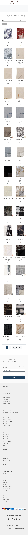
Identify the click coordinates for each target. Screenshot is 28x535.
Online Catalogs (7, 460)
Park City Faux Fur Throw (20, 336)
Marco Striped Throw (7, 277)
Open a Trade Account (8, 475)
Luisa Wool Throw (20, 237)
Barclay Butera (6, 397)
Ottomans (5, 430)
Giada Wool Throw (20, 198)
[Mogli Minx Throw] (8, 315)
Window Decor (6, 425)
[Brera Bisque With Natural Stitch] (20, 78)
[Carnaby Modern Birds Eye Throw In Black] (20, 137)
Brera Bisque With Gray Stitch (9, 80)
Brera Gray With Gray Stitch (21, 119)
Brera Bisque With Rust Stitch (21, 100)
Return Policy (6, 495)
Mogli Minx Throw (8, 316)
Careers (5, 490)
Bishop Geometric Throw (20, 40)
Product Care (6, 480)
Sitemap (5, 501)
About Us (5, 443)
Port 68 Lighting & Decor (9, 410)
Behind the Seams (7, 466)
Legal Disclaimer (7, 497)
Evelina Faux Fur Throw (8, 198)
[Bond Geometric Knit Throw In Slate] (8, 59)
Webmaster (6, 499)
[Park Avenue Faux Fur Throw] (8, 334)
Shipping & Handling (8, 493)
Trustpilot (14, 512)
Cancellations (6, 488)
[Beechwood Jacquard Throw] (8, 39)
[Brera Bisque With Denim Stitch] (20, 59)
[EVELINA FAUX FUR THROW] (8, 197)
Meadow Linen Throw (7, 296)
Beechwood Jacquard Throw (9, 40)
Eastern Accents (7, 388)
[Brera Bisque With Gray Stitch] (8, 78)
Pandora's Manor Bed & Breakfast (11, 412)
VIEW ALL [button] (18, 347)
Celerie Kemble (6, 401)
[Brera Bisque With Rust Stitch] (20, 98)
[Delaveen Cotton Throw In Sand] (20, 157)
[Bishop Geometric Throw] (20, 39)
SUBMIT (14, 377)
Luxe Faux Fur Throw (7, 257)
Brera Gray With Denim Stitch (9, 119)
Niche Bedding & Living (8, 391)
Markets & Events (7, 455)
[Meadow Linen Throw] (8, 295)
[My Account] (24, 2)
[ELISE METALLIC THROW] (20, 177)
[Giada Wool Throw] (20, 197)
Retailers (5, 451)
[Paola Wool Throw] (20, 315)
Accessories (6, 423)
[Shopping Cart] (26, 2)
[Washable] (12, 39)
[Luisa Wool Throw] (20, 236)
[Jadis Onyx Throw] (20, 216)
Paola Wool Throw (20, 316)
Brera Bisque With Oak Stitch (9, 100)
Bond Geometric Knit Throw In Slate (10, 60)
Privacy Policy (17, 366)
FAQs (4, 484)
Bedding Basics (6, 432)
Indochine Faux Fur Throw (8, 218)
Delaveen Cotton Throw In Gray (9, 159)
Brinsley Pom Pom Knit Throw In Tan (10, 139)
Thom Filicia (6, 399)
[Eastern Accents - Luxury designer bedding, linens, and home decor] (14, 2)
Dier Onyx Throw (7, 178)
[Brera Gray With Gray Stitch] (20, 118)
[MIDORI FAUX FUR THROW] (20, 295)
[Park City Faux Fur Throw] (20, 334)
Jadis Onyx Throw (20, 218)
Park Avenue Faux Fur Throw (9, 336)
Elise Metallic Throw (20, 178)
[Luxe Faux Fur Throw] (8, 256)
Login (4, 473)
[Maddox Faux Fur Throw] (20, 256)
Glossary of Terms (7, 486)
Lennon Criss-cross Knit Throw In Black (11, 237)
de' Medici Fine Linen (8, 390)
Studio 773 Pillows (7, 393)
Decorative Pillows (7, 421)
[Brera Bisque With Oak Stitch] (8, 98)
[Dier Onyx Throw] (8, 177)
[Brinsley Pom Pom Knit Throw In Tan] (8, 137)
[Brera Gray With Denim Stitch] (8, 118)
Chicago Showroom (8, 453)
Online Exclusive (7, 436)
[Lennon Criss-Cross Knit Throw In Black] (8, 236)
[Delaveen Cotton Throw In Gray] (8, 157)
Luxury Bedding (7, 419)
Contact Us (5, 445)
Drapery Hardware (7, 427)
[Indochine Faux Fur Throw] (8, 216)
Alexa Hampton (6, 403)
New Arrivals (6, 417)
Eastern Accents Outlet (8, 406)
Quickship (5, 438)
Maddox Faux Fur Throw (20, 257)
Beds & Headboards (7, 429)
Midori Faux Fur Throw (20, 296)
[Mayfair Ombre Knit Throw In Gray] (20, 275)
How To (5, 482)
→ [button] (13, 347)
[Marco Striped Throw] (8, 275)
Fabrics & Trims (6, 434)
